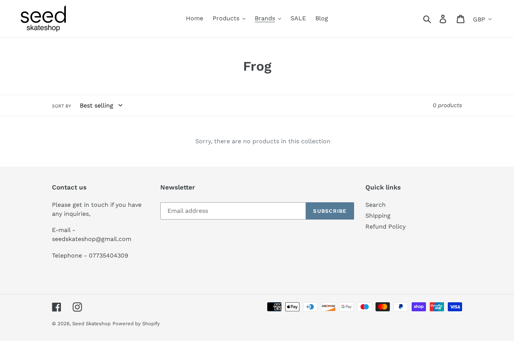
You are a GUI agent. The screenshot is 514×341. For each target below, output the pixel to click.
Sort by (61, 106)
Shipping (378, 215)
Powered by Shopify (136, 323)
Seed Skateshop (91, 323)
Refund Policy (385, 226)
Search (375, 204)
